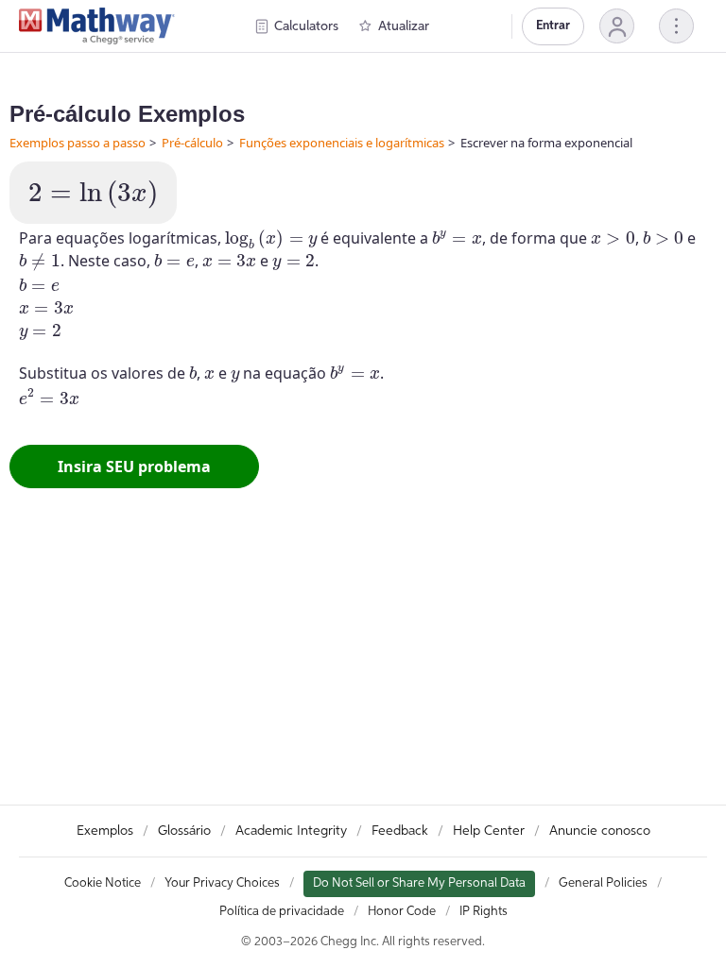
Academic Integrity (291, 831)
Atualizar (403, 26)
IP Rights (483, 912)
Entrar (553, 26)
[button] (616, 25)
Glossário (184, 831)
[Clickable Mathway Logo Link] (97, 26)
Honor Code (402, 912)
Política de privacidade (281, 912)
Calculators (306, 26)
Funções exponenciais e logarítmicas (341, 142)
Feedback (400, 831)
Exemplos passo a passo (77, 142)
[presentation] (93, 194)
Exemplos (105, 831)
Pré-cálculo (192, 142)
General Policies (603, 883)
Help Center (489, 831)
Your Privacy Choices (222, 883)
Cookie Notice (102, 883)
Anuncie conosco (599, 831)
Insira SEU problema (134, 466)
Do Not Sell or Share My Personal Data (419, 883)
